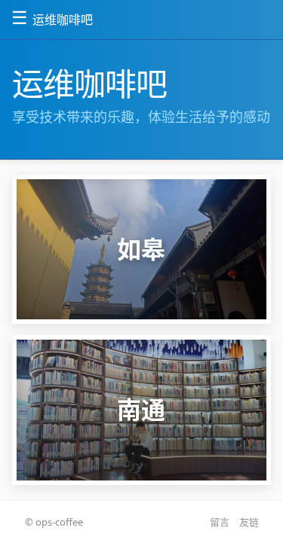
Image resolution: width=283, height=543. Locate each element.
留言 (219, 522)
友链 (249, 522)
